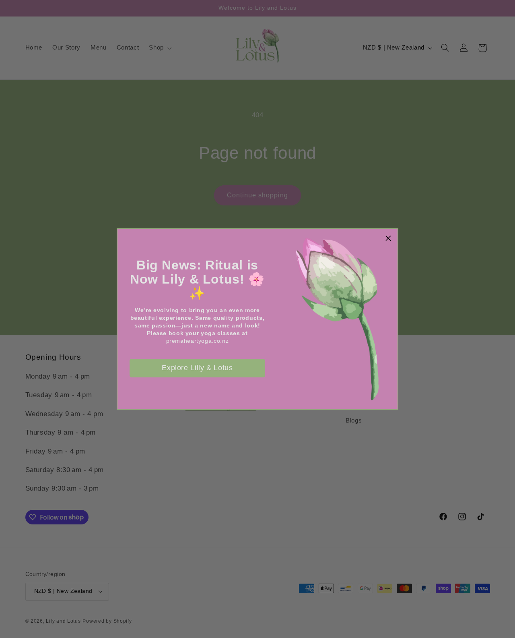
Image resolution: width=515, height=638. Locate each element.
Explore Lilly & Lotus (197, 368)
